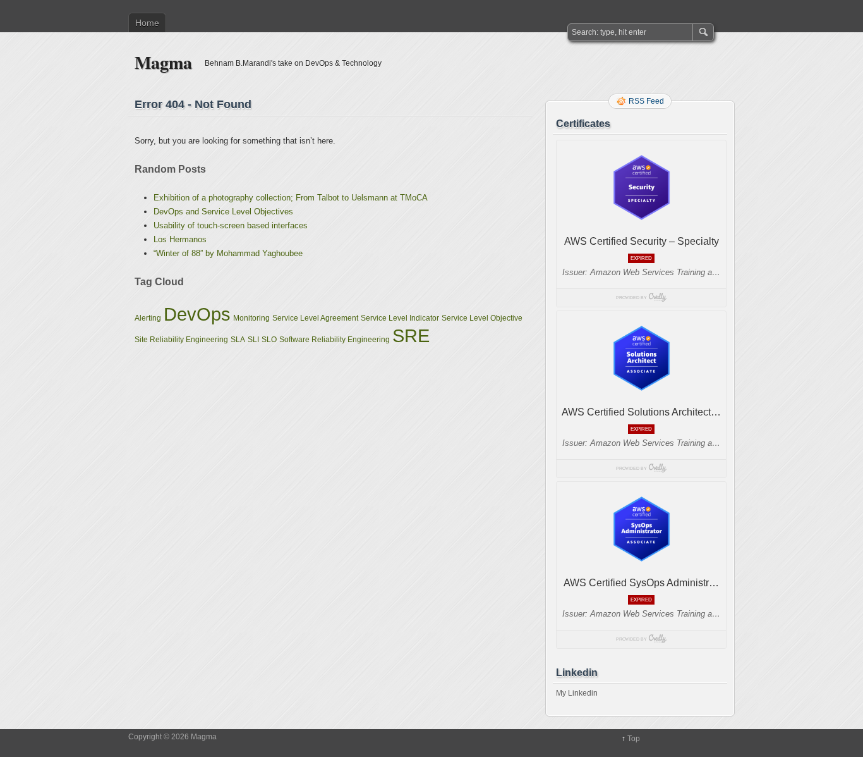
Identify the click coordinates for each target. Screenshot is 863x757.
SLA (238, 339)
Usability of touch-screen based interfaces (231, 225)
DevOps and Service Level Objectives (223, 211)
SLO (269, 339)
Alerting (148, 318)
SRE (411, 335)
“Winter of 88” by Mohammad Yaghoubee (228, 253)
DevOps (197, 314)
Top (633, 738)
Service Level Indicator (400, 318)
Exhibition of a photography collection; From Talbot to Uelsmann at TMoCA (291, 197)
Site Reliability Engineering (181, 339)
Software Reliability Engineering (334, 339)
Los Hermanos (180, 239)
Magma (163, 62)
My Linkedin (577, 693)
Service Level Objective (482, 318)
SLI (253, 339)
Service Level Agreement (315, 318)
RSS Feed (646, 101)
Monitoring (251, 318)
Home (147, 23)
